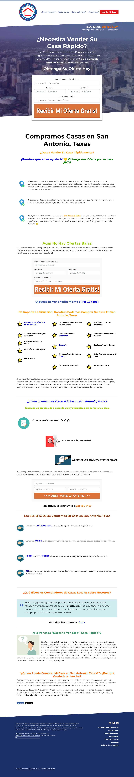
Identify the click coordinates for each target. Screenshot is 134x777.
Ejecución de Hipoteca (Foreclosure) (34, 323)
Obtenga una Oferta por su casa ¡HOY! (88, 161)
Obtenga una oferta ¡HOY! (93, 30)
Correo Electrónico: (67, 96)
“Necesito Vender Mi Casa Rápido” (76, 632)
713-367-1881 (90, 301)
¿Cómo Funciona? (111, 733)
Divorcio (63, 345)
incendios (63, 336)
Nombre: (50, 88)
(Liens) (62, 356)
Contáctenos (112, 30)
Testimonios (63, 12)
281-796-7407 (110, 26)
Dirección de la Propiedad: (67, 79)
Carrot (52, 769)
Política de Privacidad (110, 745)
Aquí (81, 622)
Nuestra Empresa (112, 739)
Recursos (115, 742)
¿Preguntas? (93, 12)
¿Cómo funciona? (49, 12)
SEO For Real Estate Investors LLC (38, 733)
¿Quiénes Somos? (78, 12)
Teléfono (84, 88)
